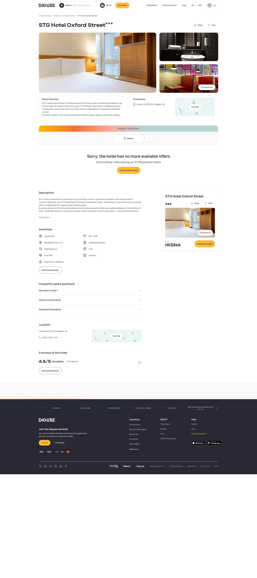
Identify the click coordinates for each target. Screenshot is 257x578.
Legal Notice (191, 466)
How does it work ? (169, 5)
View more (44, 217)
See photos (208, 87)
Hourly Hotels (85, 408)
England (57, 16)
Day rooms (56, 408)
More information (50, 270)
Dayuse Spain (134, 444)
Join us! (44, 443)
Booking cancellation (198, 434)
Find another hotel (129, 170)
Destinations (152, 5)
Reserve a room (204, 243)
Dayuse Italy (133, 439)
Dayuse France (134, 424)
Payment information (50, 309)
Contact (194, 424)
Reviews (163, 429)
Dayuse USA (133, 434)
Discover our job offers (168, 438)
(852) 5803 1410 (50, 337)
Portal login (60, 443)
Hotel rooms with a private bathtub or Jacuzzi (200, 408)
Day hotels (171, 408)
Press (162, 434)
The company (165, 424)
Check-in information (50, 299)
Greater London (69, 16)
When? (130, 138)
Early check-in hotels (142, 408)
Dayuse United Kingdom (138, 429)
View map (195, 107)
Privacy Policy (205, 466)
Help (184, 5)
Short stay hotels (114, 408)
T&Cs (216, 466)
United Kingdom (45, 16)
